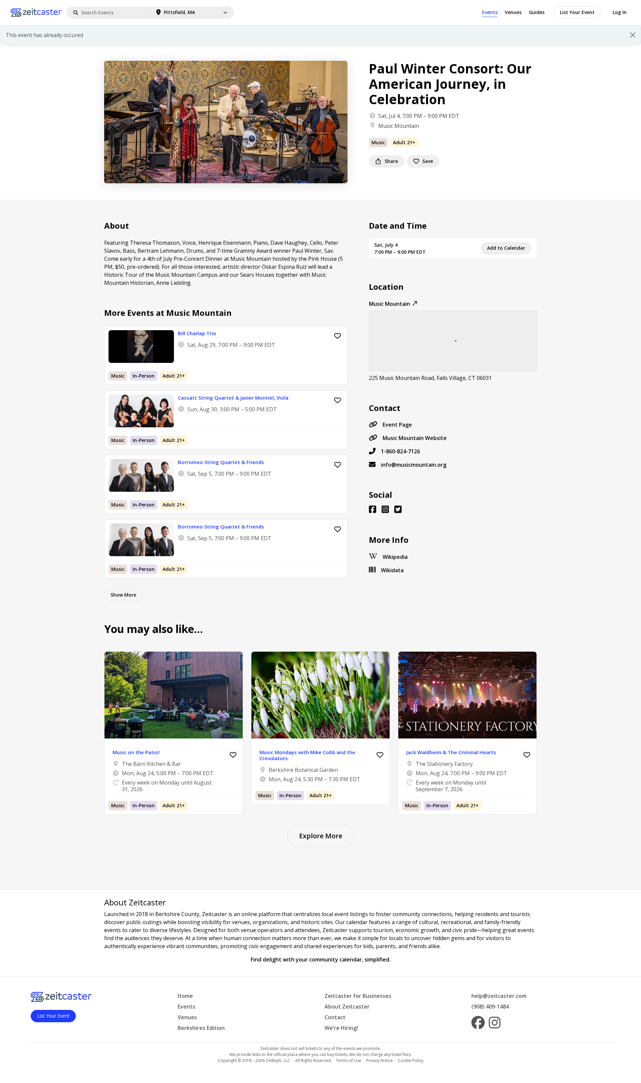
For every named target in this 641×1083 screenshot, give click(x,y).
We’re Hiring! (341, 1028)
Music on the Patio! (136, 752)
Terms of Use (348, 1060)
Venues (513, 12)
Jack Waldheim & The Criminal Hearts (451, 752)
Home (185, 996)
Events (489, 12)
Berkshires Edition (201, 1028)
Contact (335, 1017)
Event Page (397, 424)
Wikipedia (395, 557)
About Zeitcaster (347, 1006)
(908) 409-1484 (490, 1006)
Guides (537, 12)
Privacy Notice (379, 1060)
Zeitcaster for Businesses (358, 996)
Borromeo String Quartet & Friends (221, 462)
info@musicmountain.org (413, 464)
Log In (620, 12)
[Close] (633, 35)
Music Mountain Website (415, 438)
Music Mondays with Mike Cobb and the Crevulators (307, 755)
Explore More (320, 835)
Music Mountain (398, 126)
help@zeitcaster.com (498, 996)
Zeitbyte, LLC (278, 1060)
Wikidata (392, 570)
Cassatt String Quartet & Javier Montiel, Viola (233, 397)
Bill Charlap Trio (197, 333)
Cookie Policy (410, 1060)
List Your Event (577, 12)
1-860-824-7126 (400, 451)
